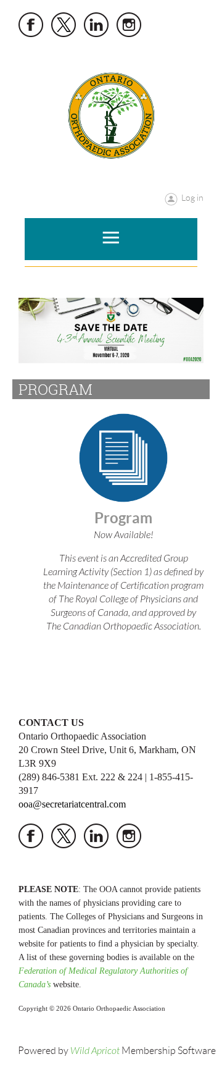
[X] (63, 24)
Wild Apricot (95, 1050)
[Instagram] (129, 24)
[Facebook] (30, 24)
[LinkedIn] (96, 24)
